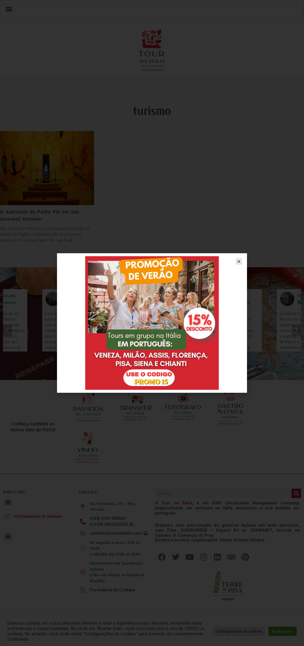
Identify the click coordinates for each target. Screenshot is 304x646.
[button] (239, 261)
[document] (152, 323)
